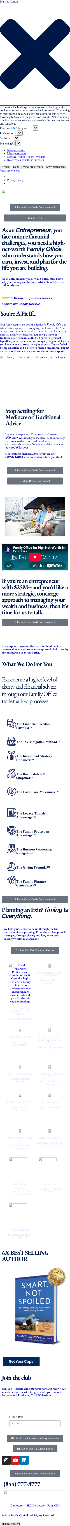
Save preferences (56, 166)
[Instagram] (6, 1460)
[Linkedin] (24, 1460)
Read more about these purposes (25, 159)
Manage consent (10, 1523)
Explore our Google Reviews (21, 303)
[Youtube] (15, 1460)
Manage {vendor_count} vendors (26, 156)
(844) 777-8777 (22, 1484)
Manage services (16, 153)
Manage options (16, 150)
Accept (5, 166)
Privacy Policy (15, 180)
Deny (16, 166)
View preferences (33, 166)
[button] (35, 54)
